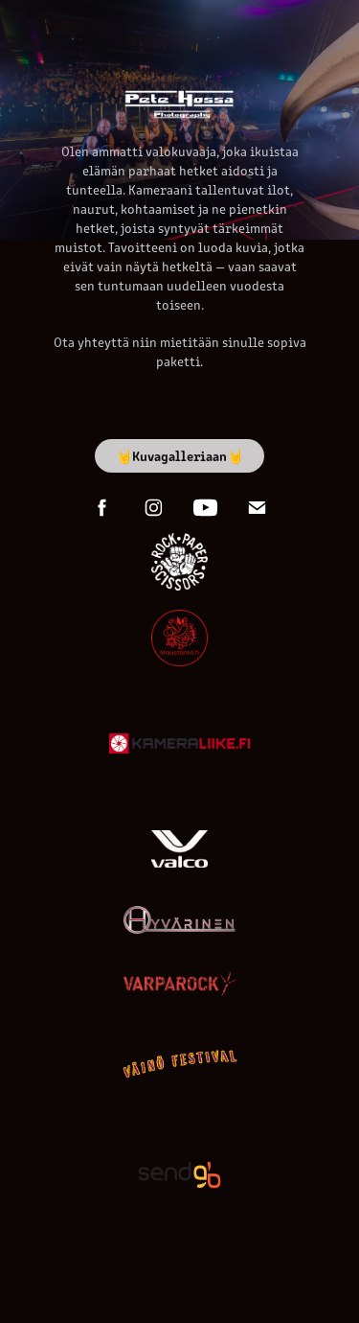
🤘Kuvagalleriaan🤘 (179, 455)
